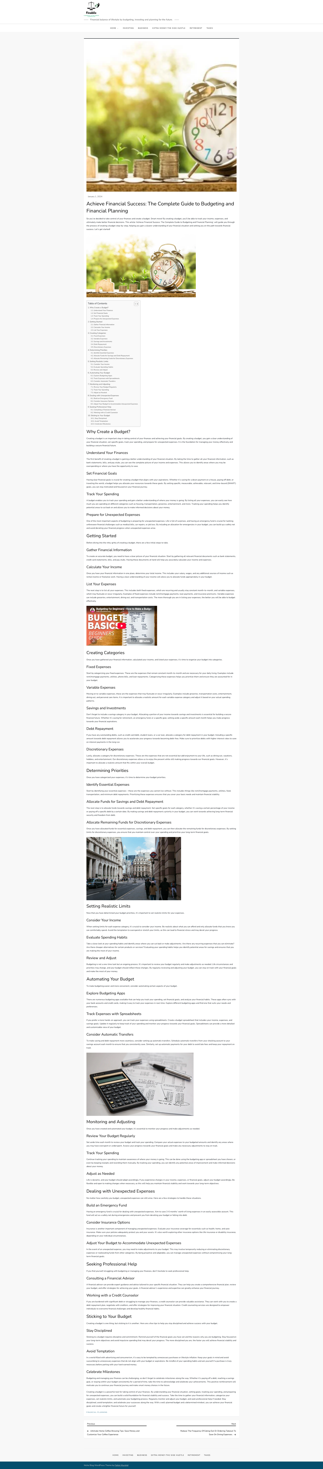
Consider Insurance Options (104, 401)
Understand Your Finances (103, 310)
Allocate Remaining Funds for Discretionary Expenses (113, 358)
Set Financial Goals (101, 313)
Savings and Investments (103, 341)
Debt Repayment (100, 344)
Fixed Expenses (99, 336)
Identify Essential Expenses (104, 353)
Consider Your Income (102, 364)
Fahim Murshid (121, 1465)
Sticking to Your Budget (100, 415)
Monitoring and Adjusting (100, 384)
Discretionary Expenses (102, 347)
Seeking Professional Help (100, 407)
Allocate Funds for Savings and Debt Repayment (112, 356)
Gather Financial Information (104, 324)
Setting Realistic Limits (99, 361)
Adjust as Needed (100, 392)
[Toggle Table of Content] (135, 304)
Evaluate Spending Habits (103, 367)
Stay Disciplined (101, 418)
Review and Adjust (101, 370)
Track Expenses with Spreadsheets (106, 378)
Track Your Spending (101, 316)
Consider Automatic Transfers (104, 381)
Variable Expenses (100, 339)
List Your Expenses (100, 330)
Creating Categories (98, 333)
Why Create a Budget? (99, 307)
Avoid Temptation (101, 421)
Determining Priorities (98, 350)
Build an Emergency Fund (103, 398)
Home (113, 28)
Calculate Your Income (102, 327)
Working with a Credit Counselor (106, 412)
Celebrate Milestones (103, 424)
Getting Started (96, 321)
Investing (128, 28)
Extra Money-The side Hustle (168, 28)
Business (143, 28)
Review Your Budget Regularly (105, 387)
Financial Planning (96, 1412)
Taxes (210, 28)
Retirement (196, 28)
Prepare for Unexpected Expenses (106, 319)
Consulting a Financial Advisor (105, 410)
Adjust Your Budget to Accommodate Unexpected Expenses (116, 404)
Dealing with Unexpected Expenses (104, 395)
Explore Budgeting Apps (103, 376)
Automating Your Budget (100, 372)
